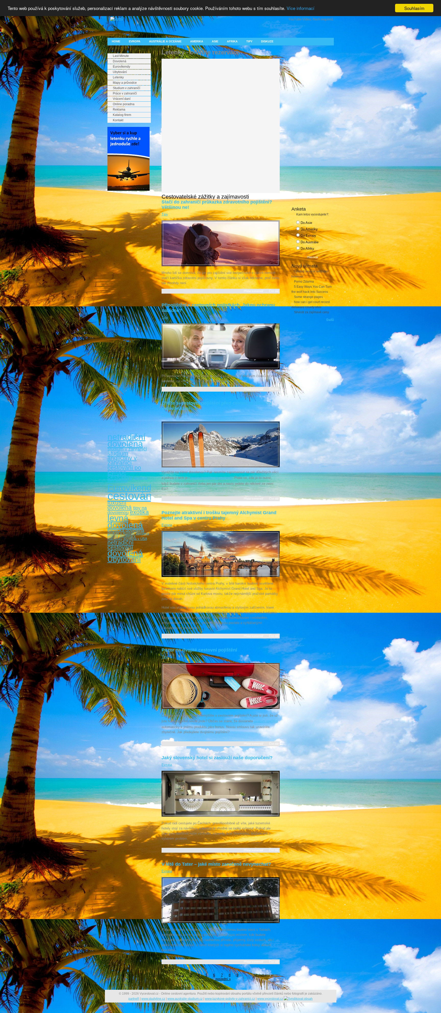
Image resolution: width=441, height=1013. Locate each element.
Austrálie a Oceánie (165, 41)
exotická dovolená (125, 530)
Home (116, 41)
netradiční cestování (120, 545)
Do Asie (306, 223)
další (330, 320)
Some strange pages (308, 297)
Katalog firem (122, 115)
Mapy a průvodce (125, 83)
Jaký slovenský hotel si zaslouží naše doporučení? (217, 757)
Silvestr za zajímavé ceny (311, 312)
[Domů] (115, 19)
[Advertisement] (127, 272)
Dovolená (119, 61)
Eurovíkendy (121, 66)
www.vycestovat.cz (270, 998)
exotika (139, 512)
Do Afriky (307, 248)
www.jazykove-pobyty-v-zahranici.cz (230, 998)
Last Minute (121, 56)
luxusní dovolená (119, 505)
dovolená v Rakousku (121, 537)
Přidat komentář (253, 291)
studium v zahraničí (127, 449)
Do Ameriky (309, 229)
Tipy (249, 41)
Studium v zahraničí (126, 88)
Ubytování (120, 72)
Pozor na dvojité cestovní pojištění (199, 650)
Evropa (134, 41)
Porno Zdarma (304, 281)
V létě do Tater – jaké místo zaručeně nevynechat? (216, 864)
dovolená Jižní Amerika (127, 479)
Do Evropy (308, 235)
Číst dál (273, 291)
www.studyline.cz (153, 998)
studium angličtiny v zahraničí (122, 458)
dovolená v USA (135, 539)
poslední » (223, 979)
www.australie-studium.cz (185, 998)
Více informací (300, 8)
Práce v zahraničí (125, 93)
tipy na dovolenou (127, 510)
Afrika (232, 41)
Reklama (119, 109)
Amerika (196, 41)
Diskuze (267, 41)
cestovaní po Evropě (124, 470)
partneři (133, 998)
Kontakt (118, 120)
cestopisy (119, 477)
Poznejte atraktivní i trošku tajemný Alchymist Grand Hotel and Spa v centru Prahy (219, 515)
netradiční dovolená (126, 440)
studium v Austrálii (121, 533)
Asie (215, 41)
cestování (131, 496)
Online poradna (123, 104)
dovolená (125, 553)
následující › (263, 975)
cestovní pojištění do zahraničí (211, 478)
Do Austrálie (309, 242)
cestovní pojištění (266, 721)
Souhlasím (414, 8)
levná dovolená (125, 521)
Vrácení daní (121, 99)
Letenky (118, 77)
